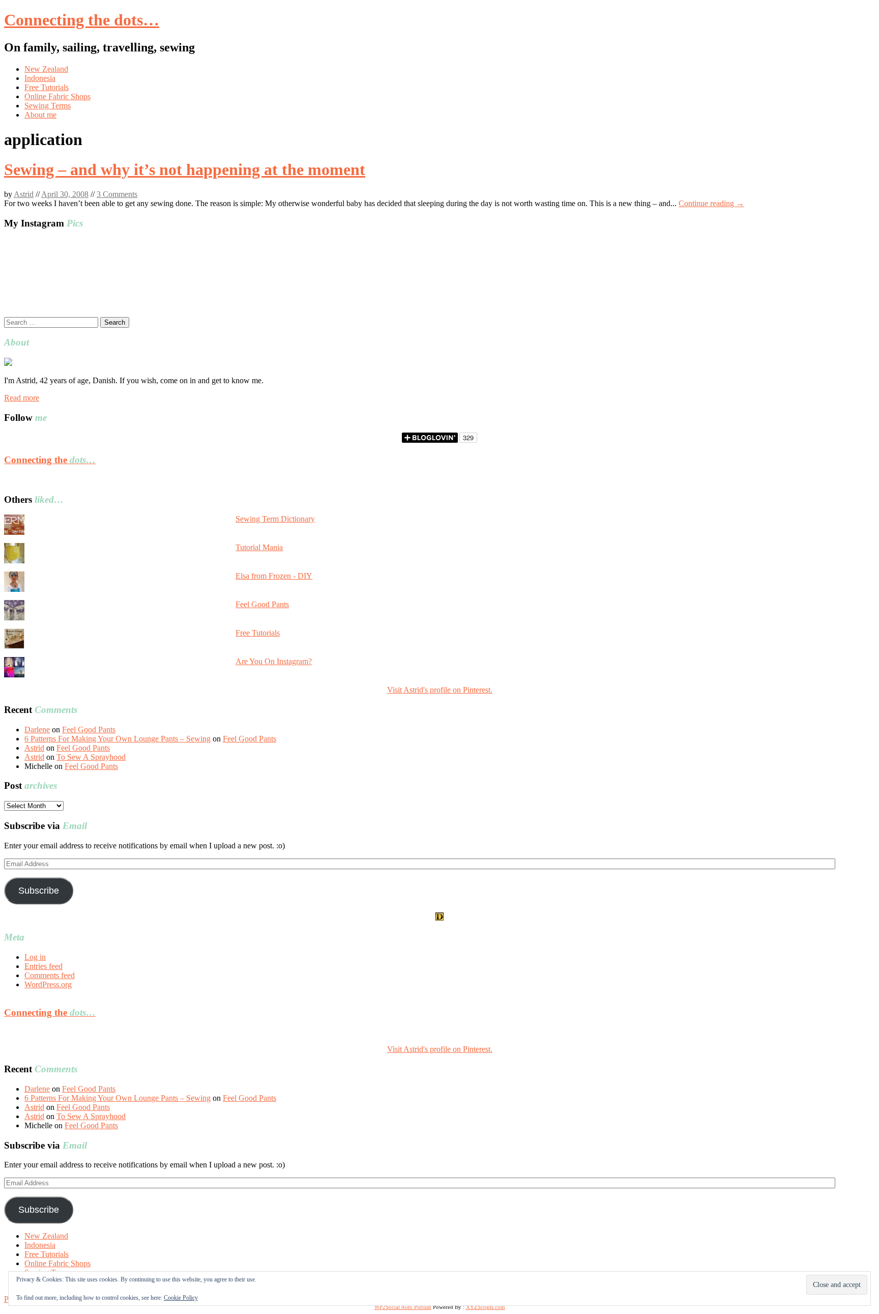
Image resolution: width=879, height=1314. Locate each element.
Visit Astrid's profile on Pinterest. (439, 689)
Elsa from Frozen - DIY (274, 576)
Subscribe (38, 890)
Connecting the (50, 459)
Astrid (24, 194)
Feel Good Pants (262, 604)
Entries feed (43, 966)
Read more (21, 397)
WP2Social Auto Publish (402, 1307)
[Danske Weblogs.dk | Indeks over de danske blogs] (439, 917)
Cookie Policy (181, 1297)
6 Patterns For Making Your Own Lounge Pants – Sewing (117, 738)
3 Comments (117, 194)
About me (40, 114)
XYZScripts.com (485, 1307)
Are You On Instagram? (274, 661)
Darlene (37, 729)
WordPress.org (48, 984)
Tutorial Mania (259, 547)
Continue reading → (711, 203)
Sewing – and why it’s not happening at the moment (184, 169)
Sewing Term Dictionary (275, 519)
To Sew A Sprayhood (91, 757)
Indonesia (39, 78)
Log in (35, 957)
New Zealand (46, 69)
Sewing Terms (47, 105)
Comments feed (49, 975)
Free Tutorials (46, 87)
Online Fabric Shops (57, 96)
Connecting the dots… (81, 20)
